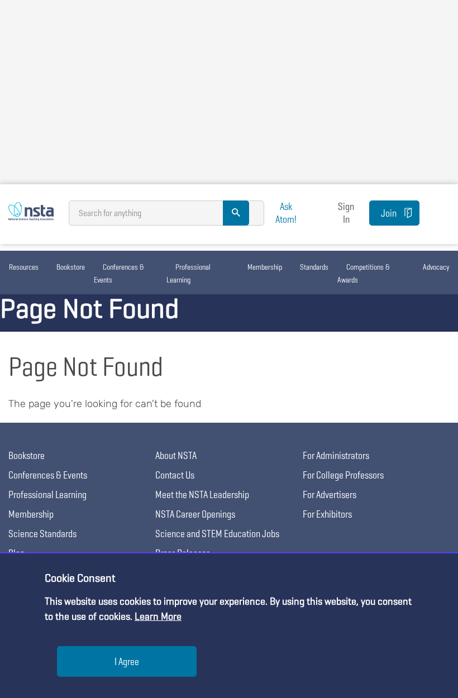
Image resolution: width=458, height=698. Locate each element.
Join (389, 213)
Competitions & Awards (363, 273)
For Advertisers (329, 494)
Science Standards (42, 533)
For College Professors (343, 474)
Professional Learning (188, 273)
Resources (24, 267)
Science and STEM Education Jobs (217, 533)
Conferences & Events (119, 273)
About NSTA (176, 455)
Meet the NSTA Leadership (202, 494)
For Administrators (336, 455)
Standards (314, 267)
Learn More (158, 616)
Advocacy (436, 267)
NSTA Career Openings (195, 514)
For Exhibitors (327, 514)
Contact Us (174, 474)
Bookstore (70, 267)
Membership (264, 267)
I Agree (127, 661)
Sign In (346, 213)
